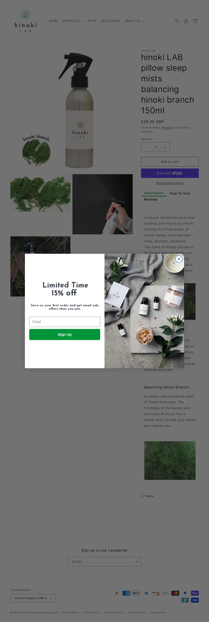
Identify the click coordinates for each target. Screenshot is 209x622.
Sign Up (65, 334)
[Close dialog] (178, 259)
